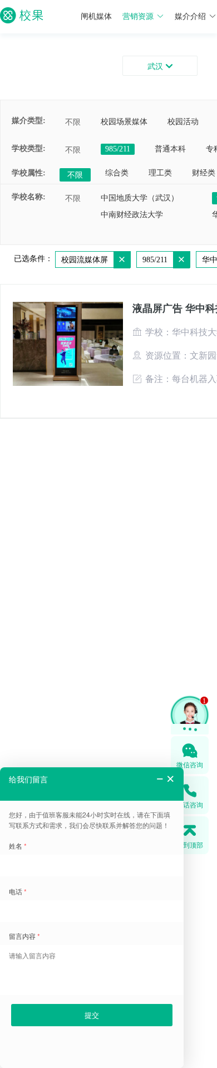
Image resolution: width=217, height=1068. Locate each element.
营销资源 (138, 16)
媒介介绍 (190, 16)
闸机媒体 (96, 16)
